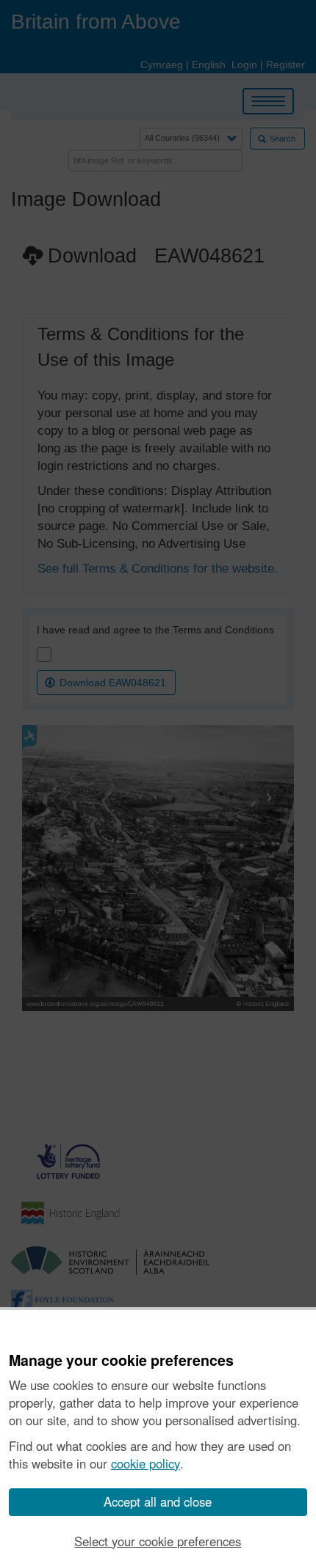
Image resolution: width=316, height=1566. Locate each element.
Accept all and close (158, 1501)
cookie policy (145, 1463)
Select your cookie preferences (157, 1541)
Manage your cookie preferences (121, 1361)
